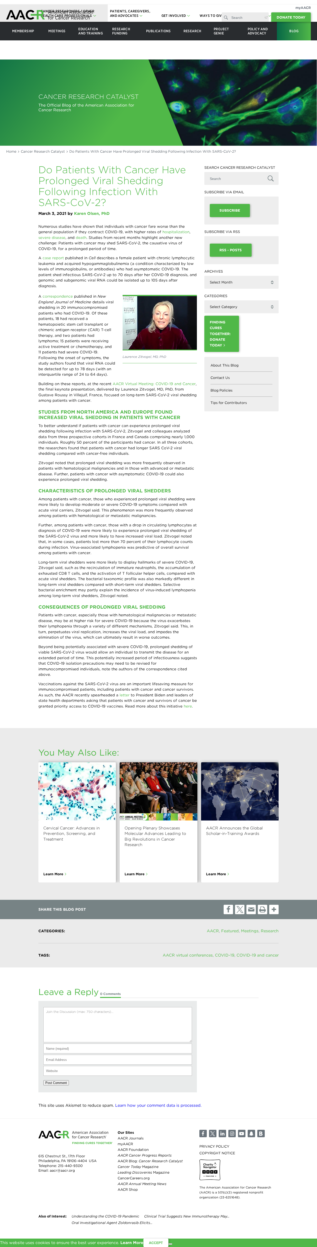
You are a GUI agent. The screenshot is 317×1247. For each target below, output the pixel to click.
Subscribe (229, 210)
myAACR (303, 8)
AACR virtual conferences (188, 955)
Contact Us (220, 378)
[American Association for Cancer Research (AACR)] (49, 15)
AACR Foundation (133, 1150)
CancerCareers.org (134, 1178)
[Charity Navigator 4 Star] (209, 1169)
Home (11, 151)
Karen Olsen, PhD (92, 213)
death (81, 237)
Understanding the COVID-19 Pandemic (105, 1216)
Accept (156, 1243)
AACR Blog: (150, 1161)
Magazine (138, 1167)
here (188, 706)
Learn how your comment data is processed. (158, 1105)
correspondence (58, 296)
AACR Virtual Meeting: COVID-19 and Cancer (154, 384)
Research (270, 931)
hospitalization (175, 232)
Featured (230, 931)
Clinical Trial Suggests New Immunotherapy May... (186, 1216)
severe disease (51, 237)
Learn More (53, 874)
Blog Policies (222, 390)
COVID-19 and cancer (258, 955)
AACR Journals (131, 1138)
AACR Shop (128, 1190)
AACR (213, 931)
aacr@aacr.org (62, 1171)
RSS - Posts (230, 250)
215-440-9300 (70, 1166)
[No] (170, 1244)
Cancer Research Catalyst (43, 151)
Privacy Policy (214, 1146)
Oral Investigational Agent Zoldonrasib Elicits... (112, 1223)
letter (125, 695)
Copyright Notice (217, 1153)
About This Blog (224, 365)
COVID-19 (224, 955)
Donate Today (291, 17)
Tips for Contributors (229, 403)
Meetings (250, 931)
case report (53, 258)
